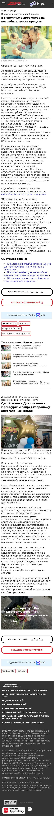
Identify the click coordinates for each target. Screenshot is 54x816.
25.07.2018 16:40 (8, 11)
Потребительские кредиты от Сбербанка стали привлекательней (31, 373)
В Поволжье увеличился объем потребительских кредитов (26, 347)
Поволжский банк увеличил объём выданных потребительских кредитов (26, 274)
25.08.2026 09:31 (9, 397)
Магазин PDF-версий (14, 704)
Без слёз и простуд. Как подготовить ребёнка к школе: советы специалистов (25, 611)
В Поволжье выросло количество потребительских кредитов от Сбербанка (31, 382)
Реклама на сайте (13, 712)
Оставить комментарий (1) (27, 302)
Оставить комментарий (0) (27, 650)
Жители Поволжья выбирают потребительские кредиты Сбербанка (29, 364)
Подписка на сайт (13, 700)
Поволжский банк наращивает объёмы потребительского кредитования (30, 355)
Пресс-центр (40, 690)
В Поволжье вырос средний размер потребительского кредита (26, 279)
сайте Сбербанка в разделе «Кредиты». (24, 194)
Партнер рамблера (26, 802)
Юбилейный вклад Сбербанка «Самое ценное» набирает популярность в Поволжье (27, 267)
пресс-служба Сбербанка (14, 61)
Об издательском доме (16, 690)
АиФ (49, 453)
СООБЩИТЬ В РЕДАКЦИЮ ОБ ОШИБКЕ (23, 722)
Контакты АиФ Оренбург (16, 708)
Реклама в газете (36, 712)
